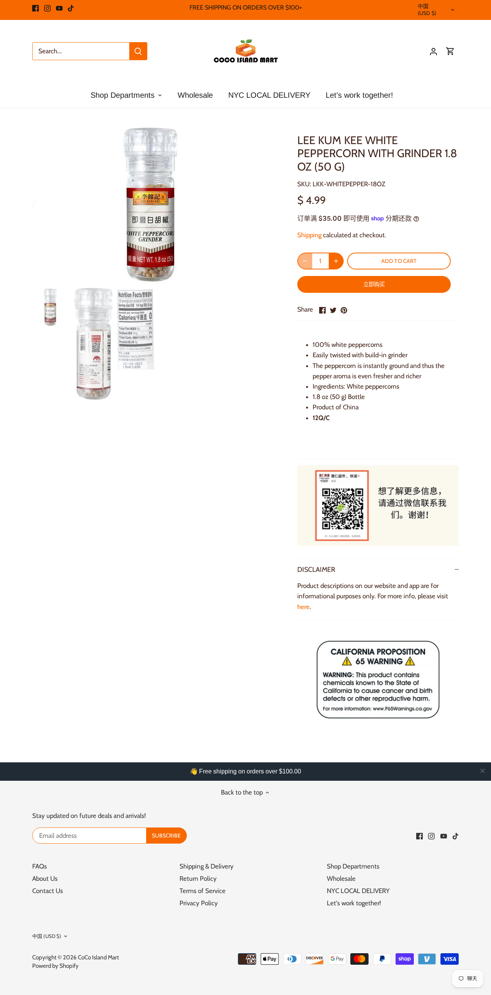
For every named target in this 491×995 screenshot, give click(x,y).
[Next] (267, 204)
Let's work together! (354, 903)
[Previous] (44, 204)
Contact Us (47, 891)
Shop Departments (353, 866)
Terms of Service (203, 891)
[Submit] (138, 51)
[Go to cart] (450, 51)
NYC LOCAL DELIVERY (358, 891)
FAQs (39, 866)
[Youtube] (59, 7)
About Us (45, 878)
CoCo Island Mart (98, 957)
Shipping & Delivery (207, 866)
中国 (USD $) (427, 9)
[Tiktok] (71, 7)
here (303, 607)
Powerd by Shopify (55, 965)
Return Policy (198, 878)
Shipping (309, 235)
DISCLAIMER (316, 569)
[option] (155, 204)
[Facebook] (35, 7)
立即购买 (374, 284)
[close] (482, 771)
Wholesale (341, 878)
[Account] (433, 51)
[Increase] (336, 261)
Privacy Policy (199, 903)
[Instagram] (47, 7)
